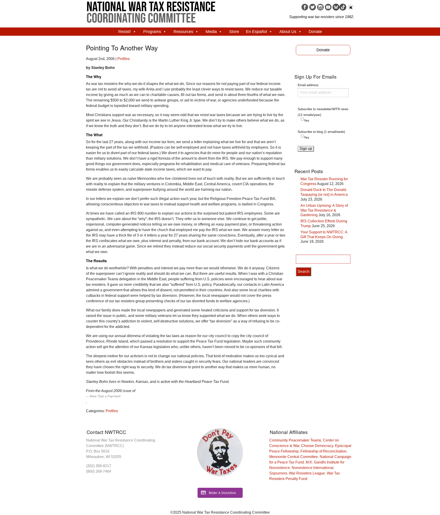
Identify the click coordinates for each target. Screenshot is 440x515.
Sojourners (278, 473)
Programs (152, 31)
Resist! (124, 31)
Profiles (123, 59)
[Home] (151, 10)
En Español (256, 31)
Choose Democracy (317, 446)
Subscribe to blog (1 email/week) (321, 132)
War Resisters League (307, 473)
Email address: (308, 85)
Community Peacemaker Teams (295, 440)
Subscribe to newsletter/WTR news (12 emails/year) (323, 112)
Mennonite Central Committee (293, 457)
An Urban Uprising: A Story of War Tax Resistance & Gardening (324, 210)
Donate (315, 31)
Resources (183, 31)
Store (234, 31)
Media (211, 31)
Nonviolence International (312, 468)
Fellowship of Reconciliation (323, 451)
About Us (287, 31)
